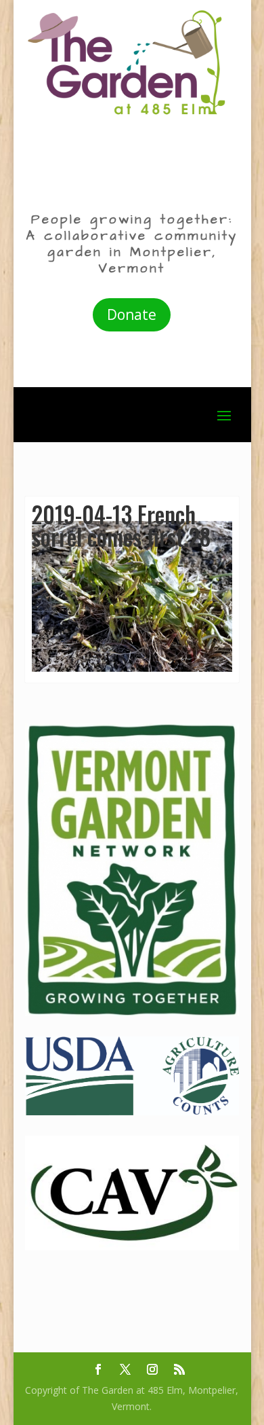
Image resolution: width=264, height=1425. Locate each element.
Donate (131, 314)
